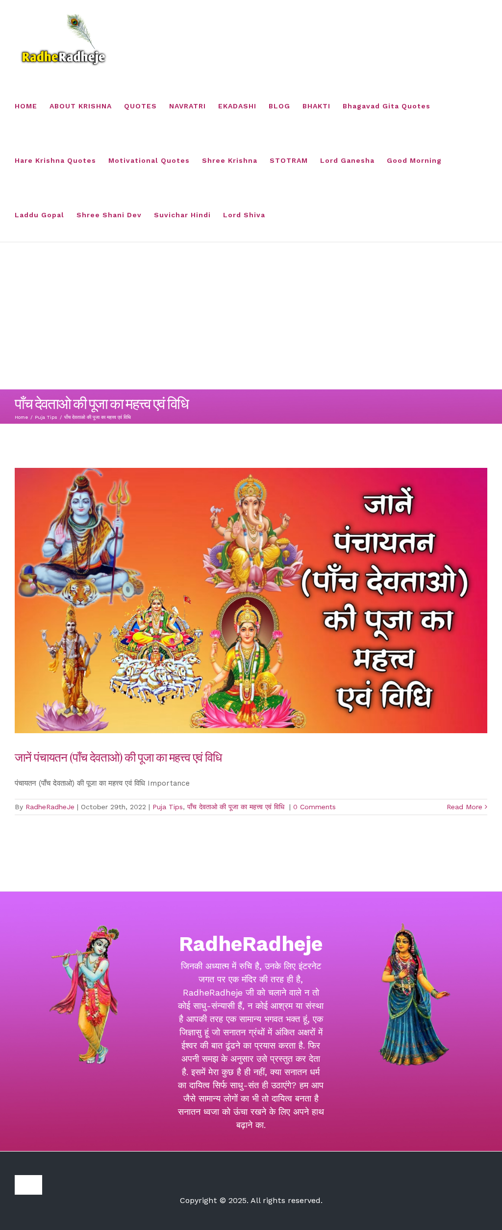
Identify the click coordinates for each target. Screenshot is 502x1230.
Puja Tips (167, 807)
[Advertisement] (251, 315)
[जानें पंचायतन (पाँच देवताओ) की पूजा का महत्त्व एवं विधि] (251, 600)
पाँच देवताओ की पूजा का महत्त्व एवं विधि (237, 807)
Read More (464, 807)
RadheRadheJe (50, 807)
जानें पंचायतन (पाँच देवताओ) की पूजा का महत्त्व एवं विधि (119, 757)
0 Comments (314, 807)
